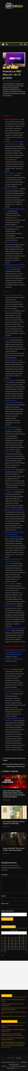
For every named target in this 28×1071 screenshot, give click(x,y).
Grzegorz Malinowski (6, 1029)
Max (4, 67)
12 (10, 942)
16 (24, 942)
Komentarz (5, 875)
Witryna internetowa (7, 911)
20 (13, 945)
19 (10, 945)
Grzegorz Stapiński (16, 81)
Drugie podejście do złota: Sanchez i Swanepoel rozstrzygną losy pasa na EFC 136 (13, 1045)
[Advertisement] (14, 27)
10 (3, 942)
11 (6, 942)
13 (13, 942)
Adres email (5, 903)
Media (8, 67)
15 (21, 942)
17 (3, 945)
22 (21, 945)
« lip (2, 955)
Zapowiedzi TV (14, 67)
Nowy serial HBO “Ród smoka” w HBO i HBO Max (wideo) (14, 849)
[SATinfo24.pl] (3, 44)
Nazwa (3, 896)
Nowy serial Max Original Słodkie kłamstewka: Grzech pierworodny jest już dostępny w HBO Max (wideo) (14, 794)
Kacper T (3, 1038)
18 (6, 945)
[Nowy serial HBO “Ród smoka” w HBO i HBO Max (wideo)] (14, 833)
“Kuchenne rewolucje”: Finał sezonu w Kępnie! (14, 759)
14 (17, 942)
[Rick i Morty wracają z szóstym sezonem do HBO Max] (14, 807)
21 (17, 945)
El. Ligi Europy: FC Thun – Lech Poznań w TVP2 (13, 1016)
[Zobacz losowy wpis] (25, 44)
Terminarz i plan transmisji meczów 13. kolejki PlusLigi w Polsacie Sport (13, 765)
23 (24, 945)
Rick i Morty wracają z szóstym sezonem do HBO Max (14, 822)
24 (3, 948)
